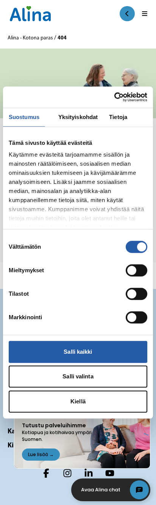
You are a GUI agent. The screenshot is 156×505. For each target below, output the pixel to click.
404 (62, 38)
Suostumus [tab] (24, 117)
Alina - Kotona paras (31, 38)
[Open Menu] (144, 13)
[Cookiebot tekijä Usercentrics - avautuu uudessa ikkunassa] (114, 97)
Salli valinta (77, 376)
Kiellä (78, 401)
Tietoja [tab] (118, 117)
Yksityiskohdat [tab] (78, 117)
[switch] (136, 270)
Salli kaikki (78, 351)
